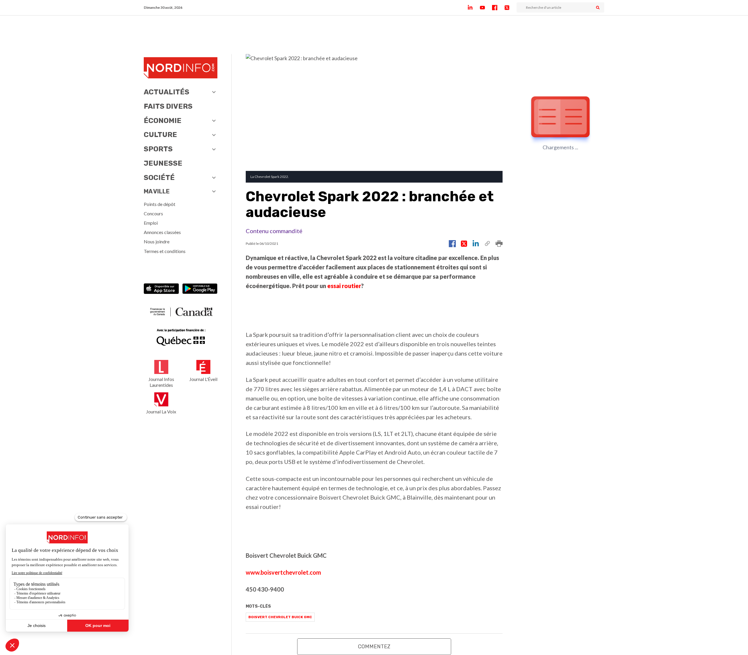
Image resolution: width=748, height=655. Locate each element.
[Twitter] (510, 7)
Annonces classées (162, 232)
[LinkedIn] (474, 7)
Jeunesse (163, 163)
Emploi (151, 223)
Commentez (374, 646)
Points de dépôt (159, 204)
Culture (160, 135)
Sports (158, 149)
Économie (162, 121)
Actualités (166, 92)
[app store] (161, 289)
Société (159, 178)
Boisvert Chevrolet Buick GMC (280, 617)
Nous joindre (156, 241)
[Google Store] (199, 289)
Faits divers (168, 106)
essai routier (344, 285)
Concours (153, 213)
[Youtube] (486, 7)
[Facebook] (498, 7)
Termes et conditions (165, 251)
